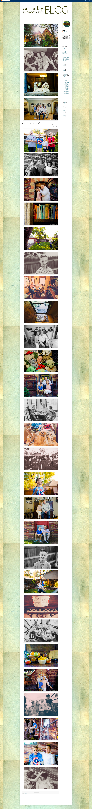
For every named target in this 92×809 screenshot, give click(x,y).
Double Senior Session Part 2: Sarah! (66, 80)
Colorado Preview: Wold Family (66, 87)
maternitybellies (65, 49)
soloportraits (64, 52)
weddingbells (65, 53)
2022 (64, 68)
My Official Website (66, 57)
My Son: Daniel (65, 58)
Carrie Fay (65, 31)
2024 (64, 65)
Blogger (66, 802)
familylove (25, 793)
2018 (64, 73)
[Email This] (34, 792)
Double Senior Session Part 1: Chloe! (66, 82)
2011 (64, 115)
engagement (64, 47)
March (65, 106)
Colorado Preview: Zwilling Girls (66, 85)
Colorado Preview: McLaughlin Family (66, 94)
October (65, 76)
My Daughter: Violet (66, 59)
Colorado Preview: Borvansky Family (66, 89)
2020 (64, 70)
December (65, 74)
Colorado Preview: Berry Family (66, 98)
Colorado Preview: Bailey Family (66, 96)
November (65, 75)
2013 (64, 112)
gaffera (60, 802)
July (65, 103)
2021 (64, 69)
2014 (64, 111)
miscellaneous (64, 50)
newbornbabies (65, 51)
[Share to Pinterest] (38, 792)
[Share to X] (36, 792)
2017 (64, 107)
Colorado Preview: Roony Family (66, 91)
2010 (64, 116)
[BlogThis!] (35, 792)
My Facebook (65, 60)
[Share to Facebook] (37, 792)
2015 (64, 110)
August (65, 102)
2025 (64, 64)
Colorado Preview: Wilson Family (66, 100)
